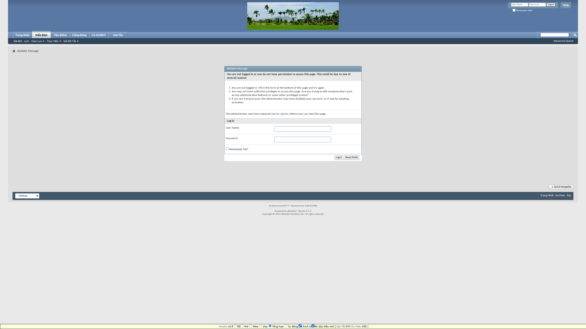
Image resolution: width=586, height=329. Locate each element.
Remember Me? (524, 10)
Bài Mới (18, 41)
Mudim (223, 326)
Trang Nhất (22, 35)
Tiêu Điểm (60, 35)
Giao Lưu (36, 41)
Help (566, 5)
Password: (232, 138)
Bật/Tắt (340, 326)
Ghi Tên (118, 35)
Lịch (26, 41)
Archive (560, 195)
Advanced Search (563, 41)
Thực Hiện (52, 41)
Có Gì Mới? (99, 35)
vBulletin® (292, 211)
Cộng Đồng (79, 35)
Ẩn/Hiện (356, 326)
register (284, 113)
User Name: (232, 127)
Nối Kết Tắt (69, 41)
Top (569, 195)
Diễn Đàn (41, 35)
